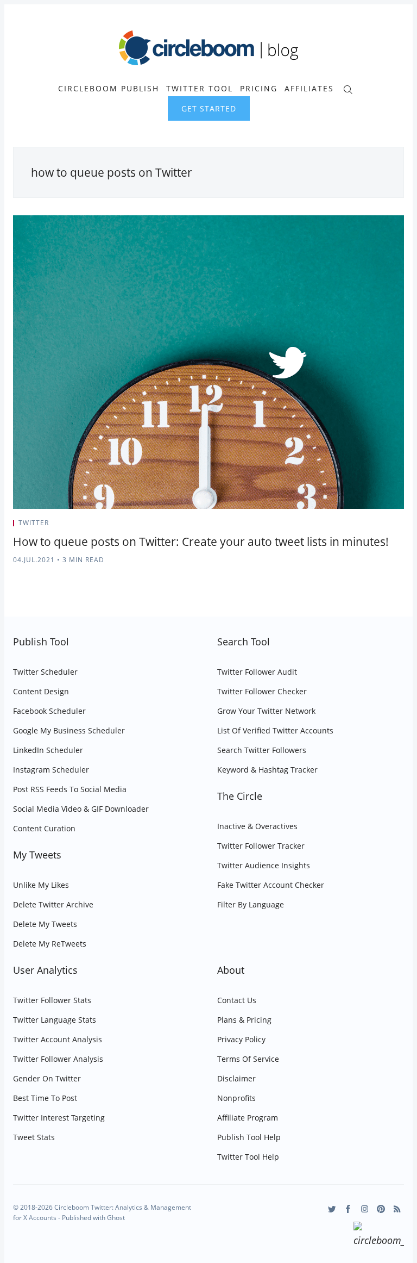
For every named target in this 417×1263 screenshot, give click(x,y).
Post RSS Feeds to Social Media (70, 789)
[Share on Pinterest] (400, 526)
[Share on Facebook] (375, 526)
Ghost (116, 1217)
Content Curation (44, 828)
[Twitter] (332, 1209)
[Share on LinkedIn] (388, 526)
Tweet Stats (34, 1137)
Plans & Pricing (244, 1020)
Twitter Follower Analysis (58, 1059)
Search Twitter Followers (261, 750)
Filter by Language (250, 904)
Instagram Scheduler (51, 769)
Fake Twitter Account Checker (270, 885)
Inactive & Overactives (257, 826)
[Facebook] (348, 1209)
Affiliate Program (247, 1117)
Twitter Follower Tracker (261, 846)
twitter (33, 522)
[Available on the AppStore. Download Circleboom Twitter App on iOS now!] (378, 1236)
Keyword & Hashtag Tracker (267, 769)
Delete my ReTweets (49, 943)
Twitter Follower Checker (262, 691)
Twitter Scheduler (45, 672)
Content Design (41, 691)
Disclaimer (236, 1078)
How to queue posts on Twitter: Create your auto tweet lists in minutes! (201, 541)
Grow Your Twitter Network (266, 711)
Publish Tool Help (249, 1137)
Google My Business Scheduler (69, 730)
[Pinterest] (381, 1209)
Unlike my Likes (41, 885)
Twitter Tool (199, 88)
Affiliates (309, 88)
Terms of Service (248, 1059)
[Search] (348, 88)
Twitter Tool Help (248, 1157)
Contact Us (236, 1000)
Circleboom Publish (108, 88)
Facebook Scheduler (49, 711)
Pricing (258, 88)
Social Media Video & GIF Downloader (81, 809)
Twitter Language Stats (54, 1020)
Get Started (208, 108)
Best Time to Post (45, 1098)
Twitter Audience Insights (263, 865)
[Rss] (397, 1209)
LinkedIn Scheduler (48, 750)
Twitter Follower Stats (52, 1000)
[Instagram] (364, 1209)
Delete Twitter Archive (53, 904)
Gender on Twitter (47, 1078)
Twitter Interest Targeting (59, 1117)
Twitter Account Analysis (57, 1039)
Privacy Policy (241, 1039)
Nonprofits (236, 1098)
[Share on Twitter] (361, 526)
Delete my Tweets (45, 924)
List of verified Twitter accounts (275, 730)
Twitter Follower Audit (257, 672)
